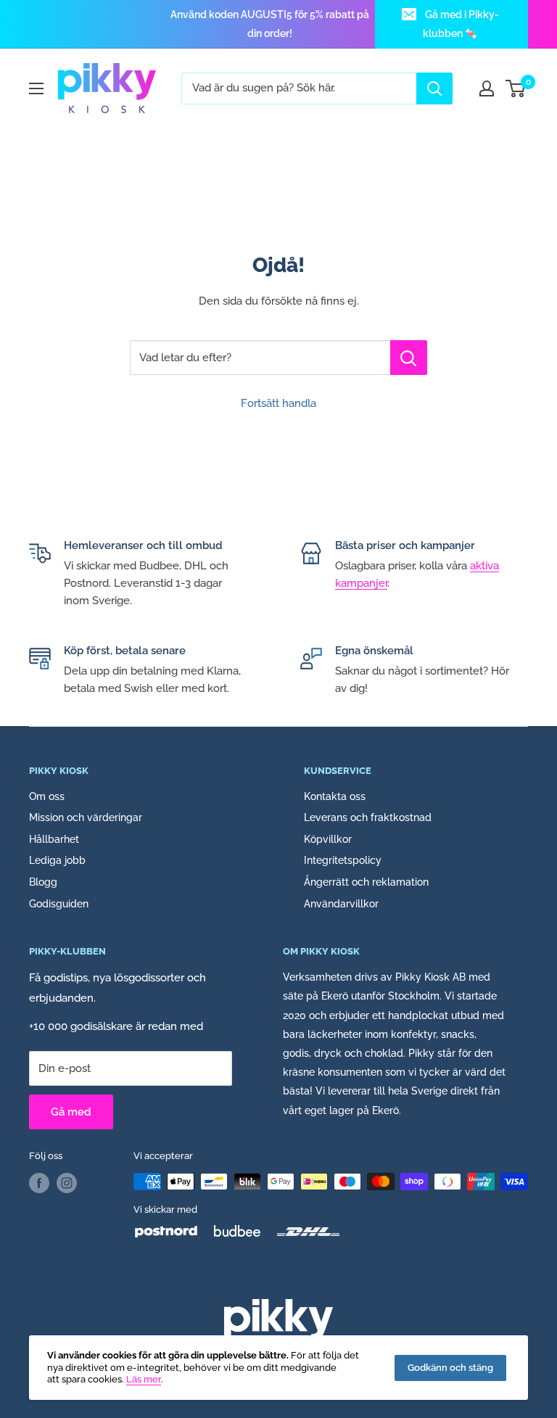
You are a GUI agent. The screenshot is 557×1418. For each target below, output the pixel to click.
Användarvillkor (341, 904)
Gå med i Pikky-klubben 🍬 (461, 24)
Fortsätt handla (278, 403)
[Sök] (434, 88)
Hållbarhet (54, 839)
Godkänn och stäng (450, 1367)
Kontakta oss (335, 796)
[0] (516, 88)
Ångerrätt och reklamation (366, 882)
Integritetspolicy (342, 860)
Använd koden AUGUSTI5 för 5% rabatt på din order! (269, 24)
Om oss (47, 796)
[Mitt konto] (486, 88)
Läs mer (143, 1379)
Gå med (71, 1111)
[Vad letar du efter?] (408, 357)
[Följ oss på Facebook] (39, 1183)
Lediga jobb (57, 860)
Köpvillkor (328, 839)
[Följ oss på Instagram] (67, 1183)
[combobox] (298, 88)
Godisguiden (58, 904)
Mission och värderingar (85, 817)
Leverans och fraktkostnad (368, 817)
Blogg (43, 882)
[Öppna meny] (36, 88)
